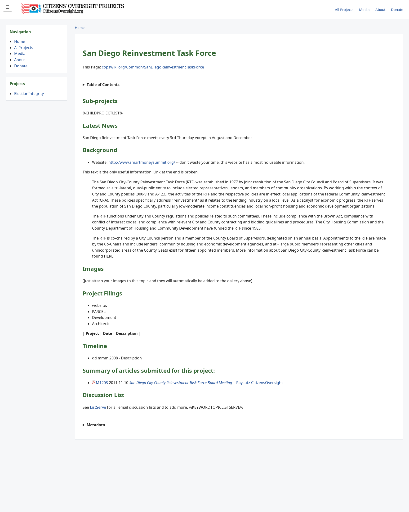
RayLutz (243, 382)
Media (364, 9)
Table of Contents (103, 84)
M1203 (102, 382)
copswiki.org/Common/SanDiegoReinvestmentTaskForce (153, 67)
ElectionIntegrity (29, 93)
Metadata (96, 424)
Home (19, 41)
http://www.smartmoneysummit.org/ (141, 162)
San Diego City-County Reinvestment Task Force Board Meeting (180, 382)
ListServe (98, 407)
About (380, 9)
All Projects (344, 9)
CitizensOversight (267, 382)
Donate (397, 9)
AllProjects (23, 47)
